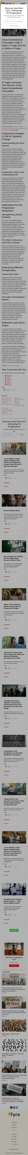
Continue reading (14, 25)
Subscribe (20, 21)
